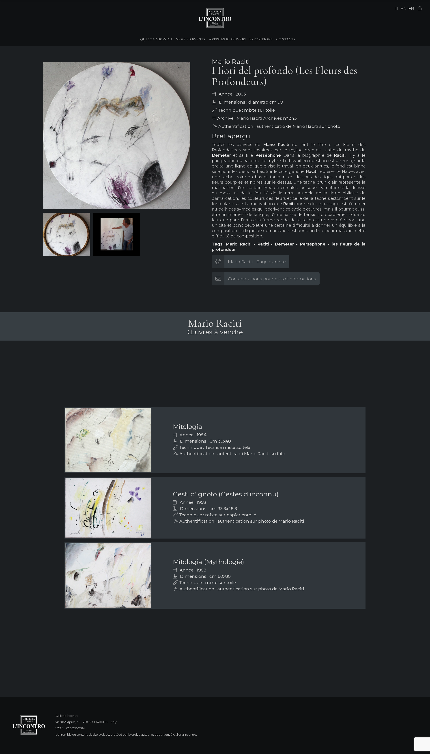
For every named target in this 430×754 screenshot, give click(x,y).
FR (411, 8)
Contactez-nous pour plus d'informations (272, 278)
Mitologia (187, 426)
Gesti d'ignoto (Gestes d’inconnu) (226, 494)
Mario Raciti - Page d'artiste (257, 261)
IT (397, 8)
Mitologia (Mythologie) (208, 562)
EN (403, 8)
